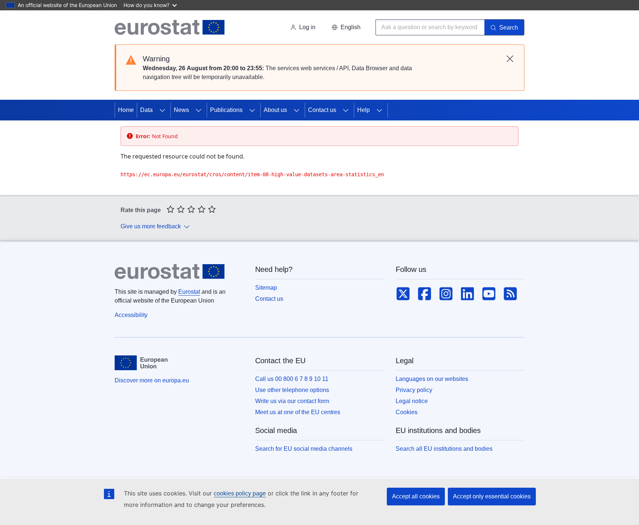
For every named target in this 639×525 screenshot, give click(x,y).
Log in (307, 27)
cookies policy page (240, 493)
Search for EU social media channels (303, 449)
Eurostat (189, 292)
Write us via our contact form (292, 401)
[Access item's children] (162, 110)
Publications (226, 110)
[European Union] (141, 362)
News (181, 110)
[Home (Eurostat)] (169, 27)
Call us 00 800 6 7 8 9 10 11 (291, 379)
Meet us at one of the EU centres (297, 412)
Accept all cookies (416, 496)
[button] (346, 27)
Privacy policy (414, 390)
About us (275, 110)
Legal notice (412, 401)
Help (363, 110)
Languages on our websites (432, 379)
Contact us (322, 110)
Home (126, 110)
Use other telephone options (292, 390)
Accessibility (131, 315)
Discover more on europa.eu (152, 380)
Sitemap (266, 287)
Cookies (406, 412)
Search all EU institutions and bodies (444, 449)
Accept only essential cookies (492, 496)
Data (146, 110)
